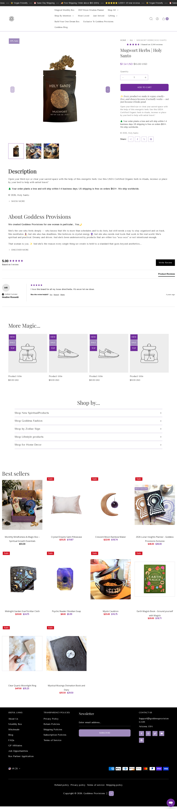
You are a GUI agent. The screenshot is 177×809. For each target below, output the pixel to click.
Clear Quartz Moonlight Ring (22, 685)
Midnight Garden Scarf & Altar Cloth (22, 611)
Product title (15, 376)
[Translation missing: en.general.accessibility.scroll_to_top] (111, 793)
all (131, 40)
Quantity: (124, 71)
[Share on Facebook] (137, 139)
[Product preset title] (27, 353)
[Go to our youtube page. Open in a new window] (161, 733)
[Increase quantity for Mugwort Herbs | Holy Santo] (145, 77)
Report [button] (56, 294)
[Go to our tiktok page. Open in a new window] (155, 733)
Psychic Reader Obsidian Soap (66, 611)
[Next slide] (108, 89)
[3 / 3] (51, 151)
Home (123, 40)
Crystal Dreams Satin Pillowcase (66, 536)
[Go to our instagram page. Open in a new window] (148, 733)
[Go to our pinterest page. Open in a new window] (141, 740)
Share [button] (62, 294)
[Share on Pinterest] (151, 139)
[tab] (166, 274)
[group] (15, 261)
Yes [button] (51, 294)
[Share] (130, 139)
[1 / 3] (16, 151)
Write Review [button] (165, 262)
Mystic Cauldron (110, 611)
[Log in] (157, 19)
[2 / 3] (33, 151)
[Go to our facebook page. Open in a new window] (141, 733)
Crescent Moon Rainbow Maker (110, 536)
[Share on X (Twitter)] (144, 139)
